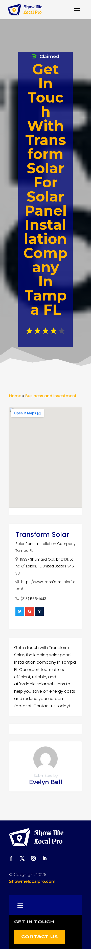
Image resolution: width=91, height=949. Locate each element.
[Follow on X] (22, 858)
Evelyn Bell (45, 782)
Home (15, 396)
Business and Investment (51, 396)
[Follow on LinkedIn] (44, 858)
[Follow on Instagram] (33, 858)
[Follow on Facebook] (11, 858)
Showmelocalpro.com (32, 881)
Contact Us (39, 937)
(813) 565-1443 (33, 598)
